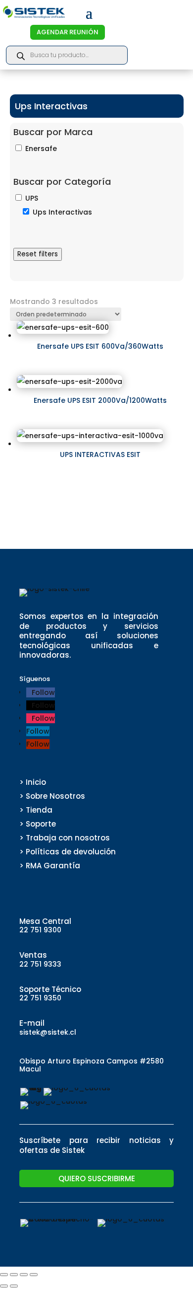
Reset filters (37, 254)
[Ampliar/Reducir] (4, 1274)
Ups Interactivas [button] (62, 212)
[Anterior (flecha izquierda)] (4, 1286)
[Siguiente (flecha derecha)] (14, 1286)
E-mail (32, 1023)
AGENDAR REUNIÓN (67, 32)
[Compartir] (24, 1274)
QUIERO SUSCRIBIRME (96, 1178)
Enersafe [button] (41, 148)
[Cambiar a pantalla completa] (14, 1274)
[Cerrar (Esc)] (34, 1274)
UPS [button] (31, 198)
